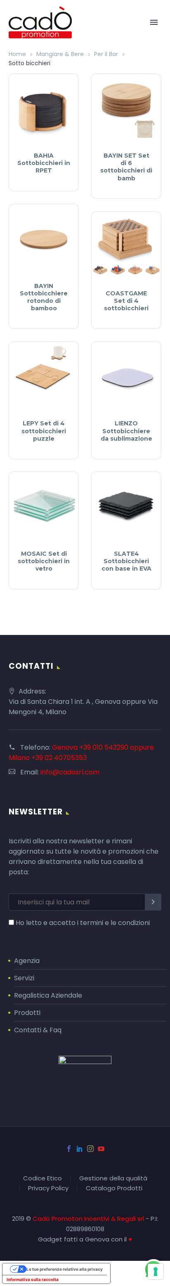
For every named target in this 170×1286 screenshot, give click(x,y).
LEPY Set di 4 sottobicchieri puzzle (43, 431)
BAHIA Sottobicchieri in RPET (43, 163)
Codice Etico (42, 1178)
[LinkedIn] (79, 1148)
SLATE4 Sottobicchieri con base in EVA (126, 561)
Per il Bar (106, 54)
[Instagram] (90, 1148)
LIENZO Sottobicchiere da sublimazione (126, 431)
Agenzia (27, 960)
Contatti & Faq (37, 1030)
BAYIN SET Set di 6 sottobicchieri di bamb (126, 167)
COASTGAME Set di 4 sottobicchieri (126, 301)
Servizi (24, 978)
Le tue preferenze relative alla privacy (64, 1269)
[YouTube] (101, 1148)
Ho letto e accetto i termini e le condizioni (83, 922)
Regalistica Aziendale (48, 995)
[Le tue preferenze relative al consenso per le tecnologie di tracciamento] (155, 1271)
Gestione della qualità (113, 1178)
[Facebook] (69, 1148)
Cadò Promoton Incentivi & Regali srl (89, 1218)
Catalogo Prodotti (114, 1188)
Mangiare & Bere (60, 54)
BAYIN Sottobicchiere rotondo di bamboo (44, 297)
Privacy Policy (48, 1188)
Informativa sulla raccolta (33, 1279)
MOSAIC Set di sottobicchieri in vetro (44, 561)
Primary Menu (153, 22)
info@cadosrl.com (69, 772)
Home (17, 54)
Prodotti (27, 1012)
